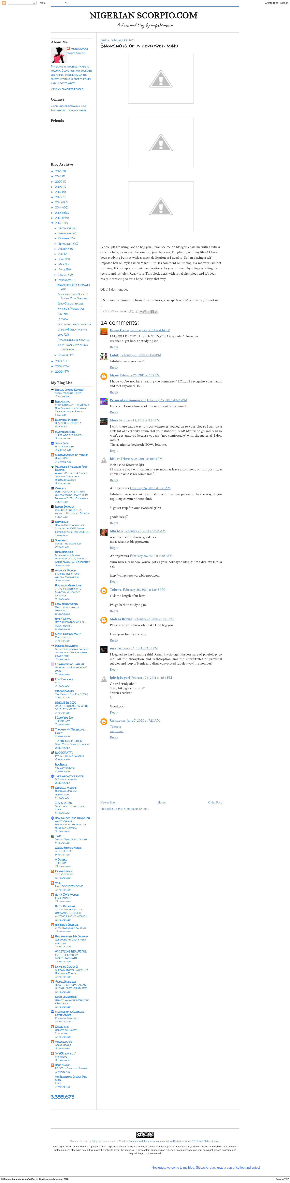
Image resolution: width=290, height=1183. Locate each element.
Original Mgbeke (66, 788)
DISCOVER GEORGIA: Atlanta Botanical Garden (72, 511)
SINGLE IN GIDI (65, 702)
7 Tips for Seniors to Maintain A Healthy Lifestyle (68, 592)
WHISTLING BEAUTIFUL (71, 951)
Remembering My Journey (71, 936)
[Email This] (141, 312)
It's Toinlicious (64, 679)
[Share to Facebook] (152, 312)
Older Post (215, 802)
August (63, 249)
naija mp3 (116, 731)
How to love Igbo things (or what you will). (72, 819)
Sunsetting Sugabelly (68, 543)
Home (162, 802)
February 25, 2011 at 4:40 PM (141, 355)
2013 (58, 213)
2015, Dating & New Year (70, 928)
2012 (58, 218)
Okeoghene (62, 1026)
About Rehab (63, 1045)
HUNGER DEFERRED (68, 423)
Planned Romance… (67, 1018)
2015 (58, 202)
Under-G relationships (72, 329)
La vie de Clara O (66, 966)
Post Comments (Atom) (133, 808)
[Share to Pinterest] (156, 312)
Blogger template (12, 1179)
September (65, 243)
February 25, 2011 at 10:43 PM (142, 458)
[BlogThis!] (145, 312)
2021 (58, 176)
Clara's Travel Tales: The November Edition (71, 971)
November (65, 233)
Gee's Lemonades (66, 997)
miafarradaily (64, 691)
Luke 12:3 (63, 334)
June (61, 259)
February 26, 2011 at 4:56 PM (151, 677)
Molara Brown (121, 619)
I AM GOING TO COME (69, 886)
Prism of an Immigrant (128, 400)
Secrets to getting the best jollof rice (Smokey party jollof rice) (72, 652)
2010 (59, 361)
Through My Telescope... (70, 729)
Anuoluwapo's (63, 1041)
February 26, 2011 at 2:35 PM (137, 648)
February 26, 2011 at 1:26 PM (154, 619)
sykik (58, 883)
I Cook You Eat (64, 717)
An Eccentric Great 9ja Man (71, 1078)
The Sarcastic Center (69, 776)
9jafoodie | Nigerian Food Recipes (71, 468)
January (64, 355)
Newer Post (107, 802)
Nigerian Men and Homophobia (66, 792)
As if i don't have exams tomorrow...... (73, 347)
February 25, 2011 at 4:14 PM (150, 330)
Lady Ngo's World (66, 604)
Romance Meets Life (68, 585)
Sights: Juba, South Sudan (71, 839)
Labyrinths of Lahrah (69, 664)
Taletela (115, 726)
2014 (58, 207)
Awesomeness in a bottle (73, 340)
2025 (59, 171)
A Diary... (61, 859)
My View (63, 319)
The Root (60, 863)
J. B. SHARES (63, 803)
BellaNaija (62, 401)
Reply (114, 347)
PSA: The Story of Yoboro (71, 1068)
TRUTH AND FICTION (68, 741)
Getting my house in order (74, 324)
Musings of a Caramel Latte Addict (69, 1013)
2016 (59, 197)
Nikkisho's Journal (66, 925)
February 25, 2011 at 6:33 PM (167, 400)
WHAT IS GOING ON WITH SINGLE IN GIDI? (71, 707)
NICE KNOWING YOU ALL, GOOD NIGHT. (71, 623)
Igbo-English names (70, 303)
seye (113, 648)
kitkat (115, 458)
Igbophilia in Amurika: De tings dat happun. (70, 826)
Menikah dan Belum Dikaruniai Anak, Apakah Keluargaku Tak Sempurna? (72, 558)
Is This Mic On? (64, 446)
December (65, 228)
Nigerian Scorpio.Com (144, 15)
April (62, 269)
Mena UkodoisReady (67, 634)
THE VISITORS (64, 874)
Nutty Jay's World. (67, 894)
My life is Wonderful (71, 308)
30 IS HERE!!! (63, 851)
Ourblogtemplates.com (51, 1179)
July (61, 254)
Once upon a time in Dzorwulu (67, 608)
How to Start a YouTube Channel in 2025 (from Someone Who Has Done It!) (72, 528)
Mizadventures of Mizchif (71, 455)
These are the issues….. (69, 435)
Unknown (117, 720)
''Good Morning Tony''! (68, 393)
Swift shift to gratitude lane (70, 807)
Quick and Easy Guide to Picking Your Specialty (73, 296)
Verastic (60, 488)
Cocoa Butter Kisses (68, 848)
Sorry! (59, 732)
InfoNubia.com (64, 552)
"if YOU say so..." (65, 1053)
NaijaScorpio (79, 49)
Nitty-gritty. (63, 619)
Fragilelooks (63, 871)
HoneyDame (62, 1065)
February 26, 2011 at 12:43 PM (144, 589)
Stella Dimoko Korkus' (69, 390)
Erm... (58, 682)
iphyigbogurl (120, 677)
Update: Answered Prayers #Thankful (72, 1001)
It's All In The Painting (69, 756)
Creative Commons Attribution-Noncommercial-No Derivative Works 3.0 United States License (169, 1141)
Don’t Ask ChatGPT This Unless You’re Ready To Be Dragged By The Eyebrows (71, 495)
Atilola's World (65, 570)
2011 (58, 223)
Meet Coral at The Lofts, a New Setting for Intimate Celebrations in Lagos (72, 408)
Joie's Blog (61, 443)
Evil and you (62, 637)
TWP (58, 836)
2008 (59, 371)
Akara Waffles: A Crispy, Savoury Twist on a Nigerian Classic (71, 476)
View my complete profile (67, 89)
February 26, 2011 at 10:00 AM (151, 556)
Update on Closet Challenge (66, 1031)
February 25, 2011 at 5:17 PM (140, 375)
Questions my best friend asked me (70, 941)
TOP (286, 1179)
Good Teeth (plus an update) (72, 744)
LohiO (114, 355)
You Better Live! (65, 767)
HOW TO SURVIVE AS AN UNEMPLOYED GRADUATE (71, 986)
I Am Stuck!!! (62, 898)
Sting (94, 1141)
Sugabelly (61, 540)
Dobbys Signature (66, 646)
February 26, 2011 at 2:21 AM (150, 488)
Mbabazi (116, 531)
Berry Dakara (64, 506)
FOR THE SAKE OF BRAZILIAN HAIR (66, 956)
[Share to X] (149, 312)
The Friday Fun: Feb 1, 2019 (71, 694)
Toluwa (116, 589)
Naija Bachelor (65, 906)
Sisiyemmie (61, 522)
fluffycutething (65, 431)
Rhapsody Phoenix (66, 420)
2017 (58, 192)
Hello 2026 (62, 458)
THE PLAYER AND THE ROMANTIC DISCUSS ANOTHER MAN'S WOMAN (71, 913)
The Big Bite (62, 721)
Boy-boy (63, 314)
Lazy (58, 1083)
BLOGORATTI (64, 752)
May (61, 264)
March (63, 275)
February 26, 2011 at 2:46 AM (145, 531)
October (64, 238)
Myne (114, 375)
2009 (59, 366)
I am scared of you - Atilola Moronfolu (68, 575)
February (65, 280)
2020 (59, 181)
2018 (59, 187)
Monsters (61, 1056)
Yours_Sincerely (65, 981)
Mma (114, 420)
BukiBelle (61, 764)
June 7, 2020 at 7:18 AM (143, 720)
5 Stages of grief (66, 779)
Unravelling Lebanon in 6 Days (71, 669)
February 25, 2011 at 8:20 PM (139, 420)
